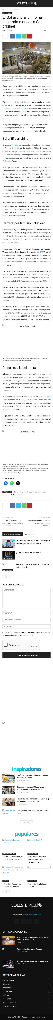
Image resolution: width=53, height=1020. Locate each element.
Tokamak (22, 151)
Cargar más (26, 822)
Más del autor (29, 534)
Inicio (4, 9)
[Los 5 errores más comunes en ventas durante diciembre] (8, 778)
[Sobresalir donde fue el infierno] (39, 874)
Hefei (17, 148)
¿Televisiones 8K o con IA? (28, 552)
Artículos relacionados (12, 534)
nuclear (5, 108)
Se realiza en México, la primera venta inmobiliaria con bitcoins (12, 523)
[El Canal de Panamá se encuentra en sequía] (14, 874)
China (16, 492)
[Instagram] (23, 921)
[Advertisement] (26, 690)
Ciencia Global (14, 9)
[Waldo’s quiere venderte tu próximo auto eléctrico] (8, 567)
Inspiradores (32, 881)
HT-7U (14, 145)
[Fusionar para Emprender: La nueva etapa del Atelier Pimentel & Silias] (8, 802)
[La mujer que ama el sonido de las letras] (8, 813)
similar (23, 108)
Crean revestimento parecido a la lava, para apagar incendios (39, 523)
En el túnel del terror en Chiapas (29, 949)
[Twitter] (29, 921)
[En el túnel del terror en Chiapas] (8, 952)
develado (16, 96)
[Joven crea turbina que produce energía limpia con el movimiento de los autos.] (39, 847)
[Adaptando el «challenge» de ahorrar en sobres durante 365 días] (8, 940)
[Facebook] (16, 921)
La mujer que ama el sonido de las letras (33, 811)
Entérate (5, 881)
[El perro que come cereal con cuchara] (8, 964)
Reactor (21, 495)
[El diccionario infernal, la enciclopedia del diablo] (14, 847)
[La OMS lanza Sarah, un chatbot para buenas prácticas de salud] (8, 543)
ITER (42, 252)
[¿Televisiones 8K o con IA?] (8, 555)
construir (30, 262)
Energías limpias (26, 492)
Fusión (6, 495)
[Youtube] (36, 921)
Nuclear (13, 495)
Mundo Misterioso (9, 853)
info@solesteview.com (32, 914)
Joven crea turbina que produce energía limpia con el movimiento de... (38, 859)
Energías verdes (40, 492)
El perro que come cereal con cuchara (32, 961)
